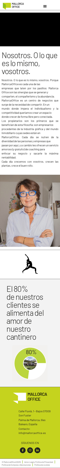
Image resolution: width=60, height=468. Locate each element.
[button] (45, 6)
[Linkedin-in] (37, 450)
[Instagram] (30, 450)
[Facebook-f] (23, 450)
